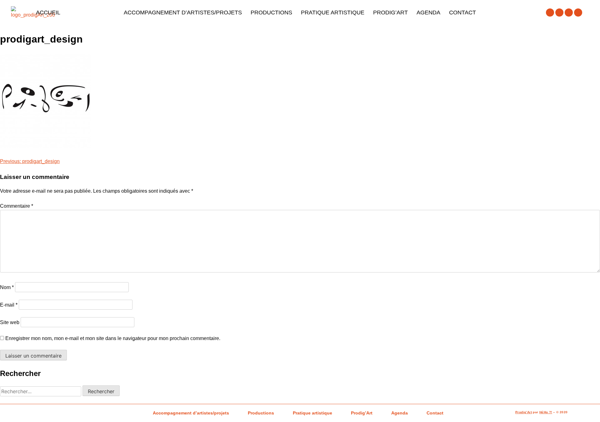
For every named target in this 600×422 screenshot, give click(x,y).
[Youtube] (569, 12)
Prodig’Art (390, 12)
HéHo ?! (545, 412)
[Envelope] (578, 12)
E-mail (9, 305)
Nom (7, 287)
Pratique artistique (332, 12)
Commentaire (16, 206)
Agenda (428, 12)
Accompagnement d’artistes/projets (183, 12)
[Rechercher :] (41, 391)
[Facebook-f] (550, 12)
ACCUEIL (48, 12)
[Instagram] (559, 12)
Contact (462, 12)
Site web (9, 322)
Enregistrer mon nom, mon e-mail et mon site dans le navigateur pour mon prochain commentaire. (112, 338)
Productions (271, 12)
